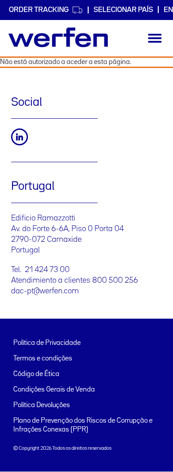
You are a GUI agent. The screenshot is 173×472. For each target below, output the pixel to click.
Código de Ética (36, 374)
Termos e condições (42, 359)
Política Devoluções (41, 405)
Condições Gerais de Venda (54, 390)
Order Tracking (39, 10)
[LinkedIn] (19, 136)
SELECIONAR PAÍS (123, 10)
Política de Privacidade (47, 343)
